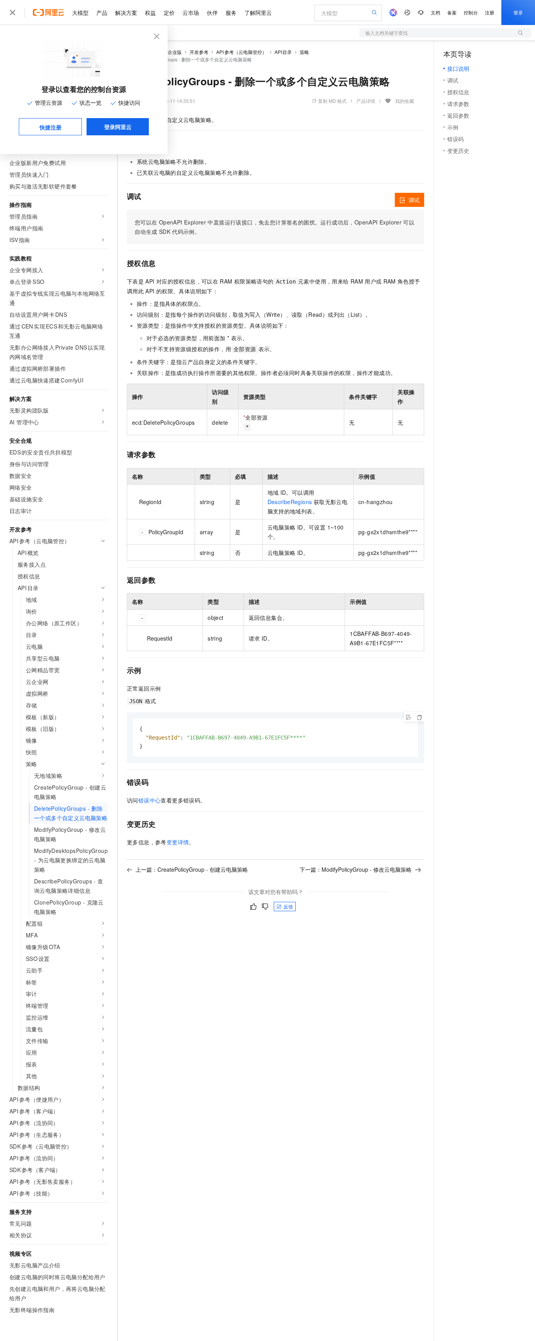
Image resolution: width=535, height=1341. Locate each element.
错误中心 (149, 800)
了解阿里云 (258, 12)
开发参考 (199, 51)
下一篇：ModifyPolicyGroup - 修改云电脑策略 (356, 869)
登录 (518, 12)
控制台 (471, 12)
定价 (169, 12)
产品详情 (365, 100)
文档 (435, 12)
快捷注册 (50, 127)
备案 (452, 12)
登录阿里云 (118, 127)
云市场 (191, 12)
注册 (489, 12)
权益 (150, 12)
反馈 (288, 906)
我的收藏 (404, 100)
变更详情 (177, 842)
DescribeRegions (290, 502)
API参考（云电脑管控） (241, 51)
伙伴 (212, 12)
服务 (231, 12)
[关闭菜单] (12, 12)
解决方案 (126, 12)
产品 (101, 12)
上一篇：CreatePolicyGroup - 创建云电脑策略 (192, 869)
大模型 (80, 12)
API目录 (283, 51)
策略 (304, 51)
